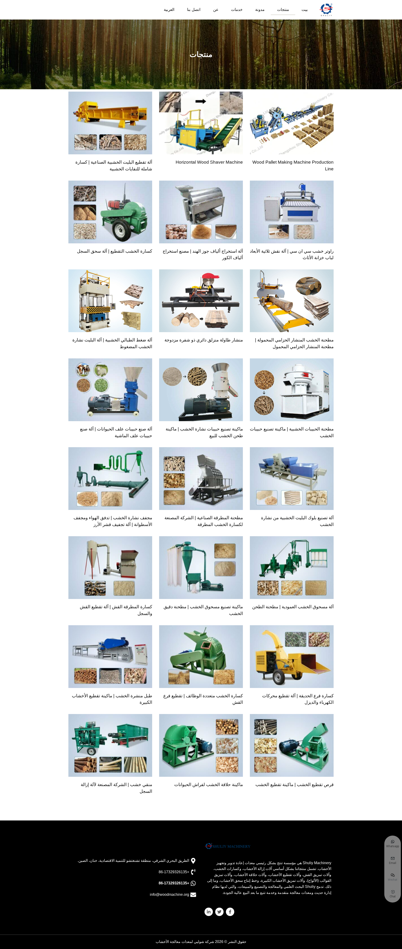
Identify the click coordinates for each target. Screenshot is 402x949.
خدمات (237, 9)
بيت (305, 9)
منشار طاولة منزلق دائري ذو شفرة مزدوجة (203, 339)
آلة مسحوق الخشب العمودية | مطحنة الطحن (293, 606)
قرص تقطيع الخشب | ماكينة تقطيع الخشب (294, 784)
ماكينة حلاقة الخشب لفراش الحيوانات (208, 784)
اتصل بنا (194, 9)
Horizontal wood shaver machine (209, 162)
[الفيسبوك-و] (230, 912)
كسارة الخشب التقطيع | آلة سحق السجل (114, 251)
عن (215, 9)
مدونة (260, 9)
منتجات (283, 9)
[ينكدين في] (208, 912)
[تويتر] (219, 912)
